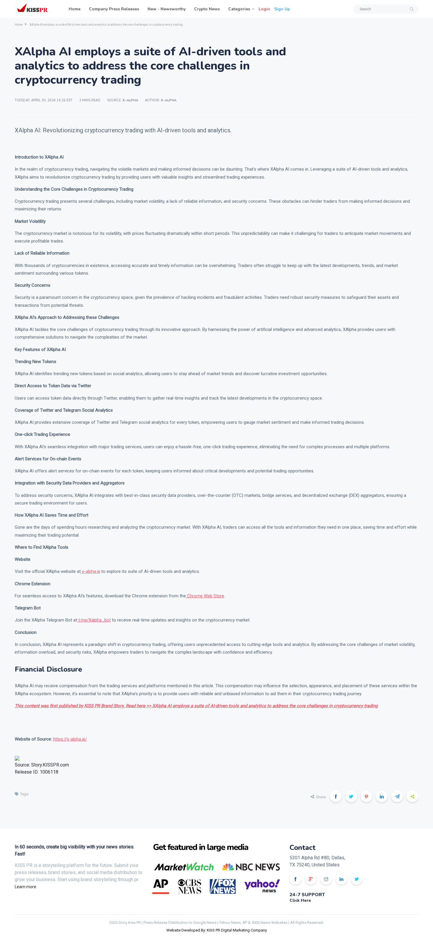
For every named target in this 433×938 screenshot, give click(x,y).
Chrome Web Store (205, 596)
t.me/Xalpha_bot (94, 620)
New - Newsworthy (167, 9)
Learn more (25, 886)
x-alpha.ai (90, 571)
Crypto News (207, 9)
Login (264, 9)
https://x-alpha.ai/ (70, 739)
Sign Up (282, 9)
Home (74, 9)
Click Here (300, 900)
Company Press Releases (114, 9)
